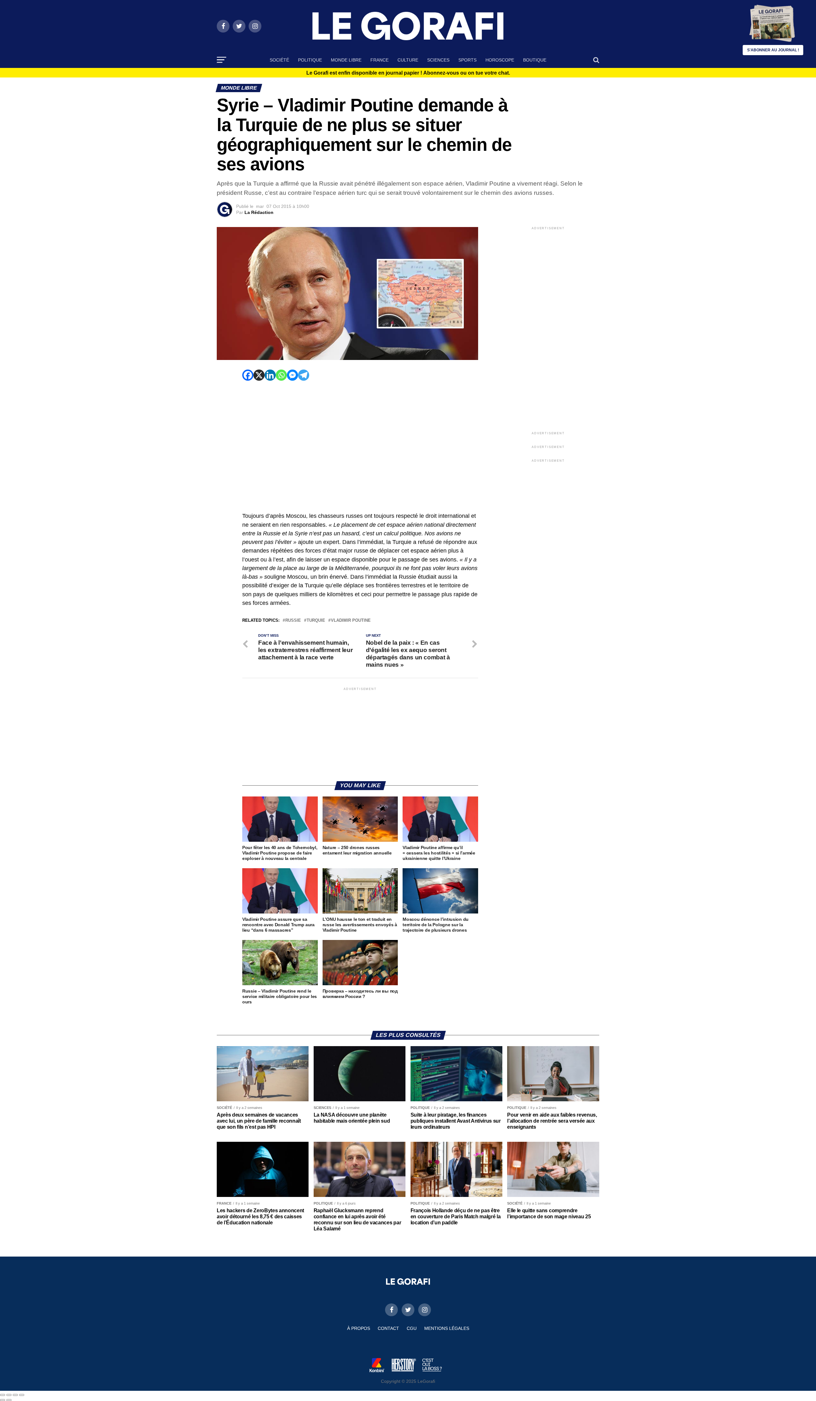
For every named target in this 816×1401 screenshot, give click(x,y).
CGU (412, 1328)
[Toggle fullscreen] (15, 1395)
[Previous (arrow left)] (2, 1400)
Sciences (438, 59)
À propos (358, 1328)
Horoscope (499, 59)
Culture (407, 59)
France (379, 59)
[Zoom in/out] (21, 1395)
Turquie (316, 621)
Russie (293, 621)
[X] (259, 375)
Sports (467, 59)
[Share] (8, 1395)
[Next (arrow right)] (8, 1400)
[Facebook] (247, 375)
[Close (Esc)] (2, 1395)
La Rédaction (258, 212)
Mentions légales (446, 1328)
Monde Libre (346, 59)
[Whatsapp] (281, 375)
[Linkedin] (270, 375)
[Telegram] (303, 375)
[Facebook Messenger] (292, 375)
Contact (388, 1328)
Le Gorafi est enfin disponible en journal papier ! (408, 73)
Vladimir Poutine (351, 621)
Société (279, 59)
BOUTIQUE (534, 59)
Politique (310, 59)
